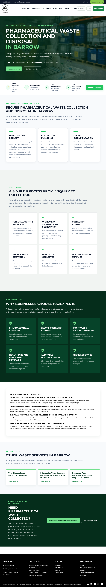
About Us (58, 565)
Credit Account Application (38, 572)
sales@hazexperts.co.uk (22, 2)
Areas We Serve (34, 568)
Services (25, 8)
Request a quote (97, 2)
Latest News (59, 568)
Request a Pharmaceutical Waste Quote (63, 520)
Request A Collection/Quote (38, 565)
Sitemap (83, 575)
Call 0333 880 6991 (32, 69)
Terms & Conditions (87, 572)
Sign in (85, 2)
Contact (75, 8)
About (67, 8)
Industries (36, 8)
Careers (57, 570)
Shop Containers (34, 570)
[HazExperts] (10, 8)
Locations (47, 8)
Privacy (82, 570)
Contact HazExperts (35, 575)
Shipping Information (87, 568)
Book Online (58, 8)
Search (82, 565)
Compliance (59, 572)
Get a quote (98, 8)
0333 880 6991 (6, 2)
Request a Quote (94, 87)
